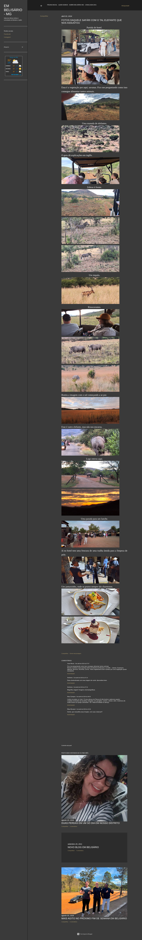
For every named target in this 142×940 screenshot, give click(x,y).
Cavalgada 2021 (91, 5)
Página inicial (52, 5)
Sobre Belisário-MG (76, 5)
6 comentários (73, 922)
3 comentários (73, 826)
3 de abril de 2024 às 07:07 (82, 663)
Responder (71, 673)
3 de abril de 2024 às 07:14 (80, 677)
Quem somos (63, 5)
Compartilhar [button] (44, 16)
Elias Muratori (71, 709)
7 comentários (79, 850)
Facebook (7, 34)
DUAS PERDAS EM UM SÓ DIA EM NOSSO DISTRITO (90, 823)
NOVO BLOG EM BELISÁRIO (83, 847)
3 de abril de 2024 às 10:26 (83, 709)
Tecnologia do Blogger (86, 934)
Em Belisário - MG (13, 10)
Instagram (7, 37)
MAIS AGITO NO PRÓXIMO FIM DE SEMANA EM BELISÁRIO (94, 918)
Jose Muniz (70, 663)
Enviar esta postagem (75, 653)
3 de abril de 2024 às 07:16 (80, 687)
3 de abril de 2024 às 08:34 (83, 696)
